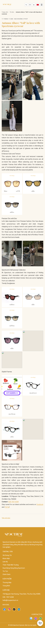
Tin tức (12, 12)
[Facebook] (4, 609)
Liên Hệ (5, 562)
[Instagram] (9, 609)
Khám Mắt (6, 558)
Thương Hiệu (7, 582)
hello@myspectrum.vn (10, 600)
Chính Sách (6, 574)
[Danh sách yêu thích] (30, 4)
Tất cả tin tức (6, 518)
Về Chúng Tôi (7, 555)
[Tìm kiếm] (26, 4)
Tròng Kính (6, 586)
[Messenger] (36, 618)
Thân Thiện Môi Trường (11, 565)
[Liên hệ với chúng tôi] (40, 623)
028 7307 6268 (13, 502)
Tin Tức (5, 571)
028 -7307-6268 (8, 597)
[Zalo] (31, 618)
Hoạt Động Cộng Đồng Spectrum (14, 568)
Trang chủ (5, 12)
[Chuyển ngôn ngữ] (38, 4)
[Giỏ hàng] (34, 4)
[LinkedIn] (19, 609)
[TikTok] (14, 609)
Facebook (40, 504)
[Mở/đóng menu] (41, 4)
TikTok (7, 507)
